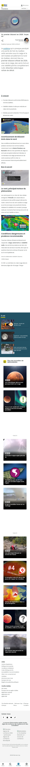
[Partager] (2, 41)
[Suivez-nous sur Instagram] (7, 718)
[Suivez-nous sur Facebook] (3, 718)
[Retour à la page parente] (5, 7)
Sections (24, 8)
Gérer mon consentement (9, 674)
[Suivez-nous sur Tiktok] (15, 718)
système (6, 48)
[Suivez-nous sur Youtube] (11, 718)
